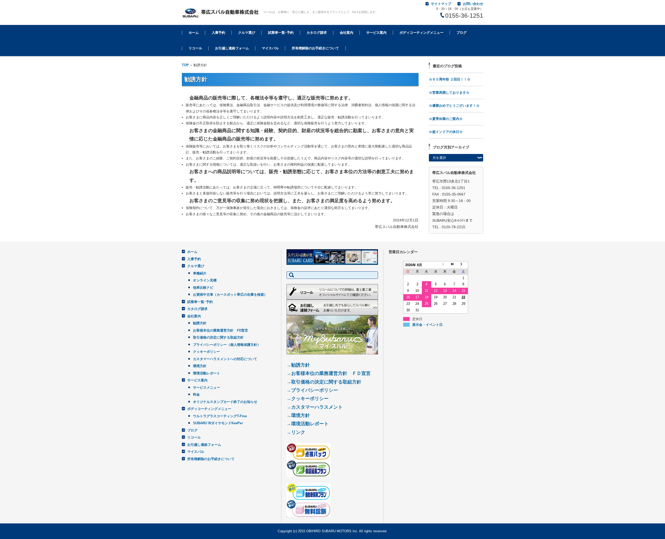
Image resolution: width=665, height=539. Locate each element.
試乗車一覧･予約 (281, 33)
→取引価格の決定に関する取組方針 (324, 382)
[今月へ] (454, 264)
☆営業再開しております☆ (449, 93)
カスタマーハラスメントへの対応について (225, 359)
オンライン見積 (205, 280)
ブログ (461, 33)
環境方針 (200, 366)
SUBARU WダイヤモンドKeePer (218, 423)
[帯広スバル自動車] (221, 12)
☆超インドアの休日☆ (446, 132)
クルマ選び (246, 33)
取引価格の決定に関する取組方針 (218, 337)
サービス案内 (376, 33)
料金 (196, 394)
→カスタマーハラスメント (315, 407)
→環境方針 (298, 415)
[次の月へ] (463, 264)
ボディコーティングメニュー (421, 33)
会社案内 (346, 33)
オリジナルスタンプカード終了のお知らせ (225, 402)
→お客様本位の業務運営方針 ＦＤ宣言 (329, 373)
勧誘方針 (342, 47)
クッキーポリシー (206, 352)
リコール (195, 48)
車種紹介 (200, 273)
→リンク (296, 432)
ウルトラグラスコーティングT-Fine (421, 50)
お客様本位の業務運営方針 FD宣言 (220, 330)
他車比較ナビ (203, 287)
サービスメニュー (375, 47)
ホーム (194, 33)
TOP (185, 65)
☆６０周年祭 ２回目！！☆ (449, 79)
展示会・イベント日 (427, 325)
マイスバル (270, 48)
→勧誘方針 (298, 365)
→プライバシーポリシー (312, 390)
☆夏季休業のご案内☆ (446, 119)
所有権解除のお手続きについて (315, 48)
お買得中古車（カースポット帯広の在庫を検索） (230, 295)
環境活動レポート (206, 373)
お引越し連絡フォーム (232, 48)
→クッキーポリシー (308, 398)
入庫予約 (218, 33)
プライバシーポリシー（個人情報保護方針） (227, 345)
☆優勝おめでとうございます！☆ (454, 105)
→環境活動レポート (308, 423)
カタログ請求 (317, 33)
